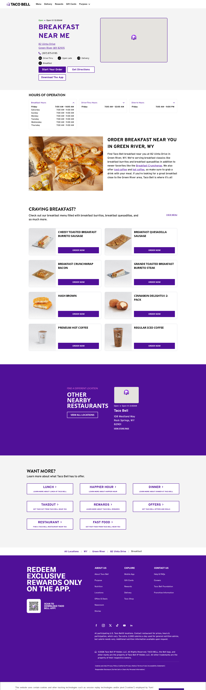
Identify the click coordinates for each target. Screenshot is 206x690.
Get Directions (81, 69)
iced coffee (120, 169)
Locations (99, 592)
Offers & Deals (101, 598)
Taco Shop (129, 598)
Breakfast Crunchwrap (149, 166)
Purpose (83, 4)
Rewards (59, 4)
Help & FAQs (159, 574)
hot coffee (138, 169)
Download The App (52, 77)
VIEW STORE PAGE (121, 428)
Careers (157, 580)
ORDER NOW (78, 250)
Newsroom (99, 605)
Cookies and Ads (101, 666)
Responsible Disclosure (103, 669)
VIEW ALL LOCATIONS (82, 414)
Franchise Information (164, 592)
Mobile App (129, 574)
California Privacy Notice (127, 666)
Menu (38, 4)
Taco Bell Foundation (163, 586)
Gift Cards (71, 4)
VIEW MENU (171, 215)
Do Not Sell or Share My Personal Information (128, 669)
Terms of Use (142, 666)
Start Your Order (52, 69)
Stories (98, 611)
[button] (107, 568)
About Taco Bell (102, 574)
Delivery (48, 4)
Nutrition (99, 586)
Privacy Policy (112, 666)
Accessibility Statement (156, 666)
